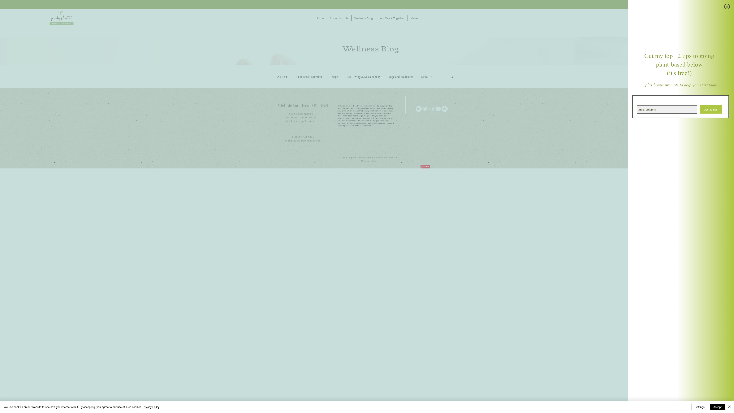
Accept (717, 407)
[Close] (729, 407)
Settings (700, 407)
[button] (727, 6)
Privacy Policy (151, 407)
